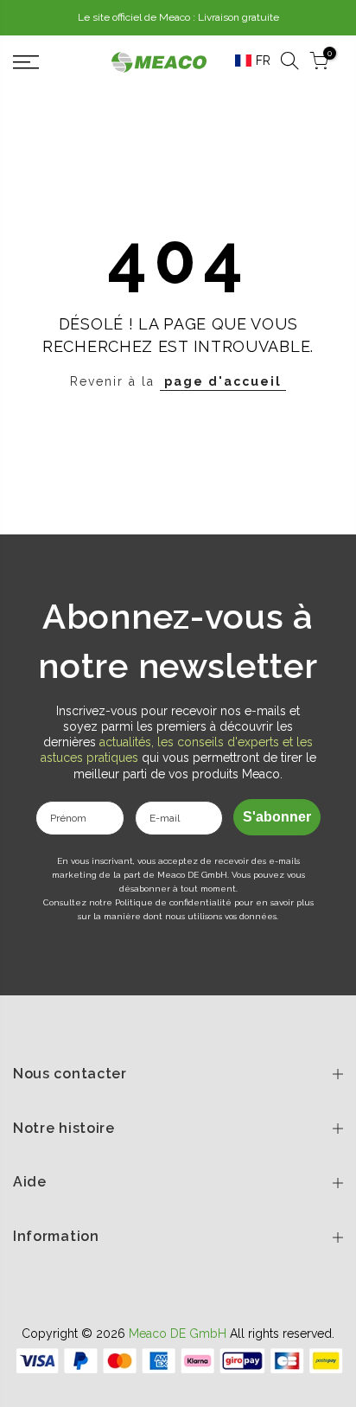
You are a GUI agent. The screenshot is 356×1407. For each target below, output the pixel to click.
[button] (247, 61)
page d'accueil (223, 381)
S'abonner (277, 816)
